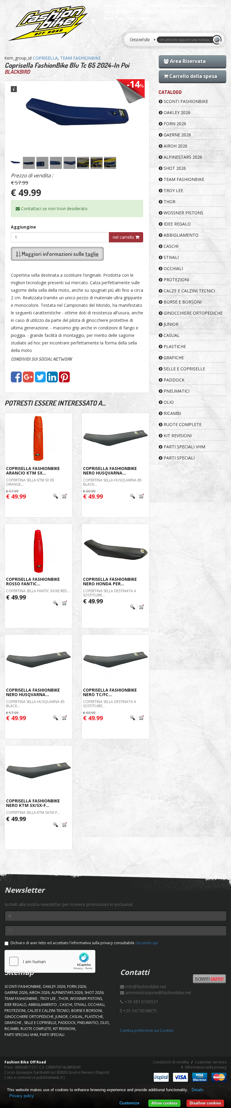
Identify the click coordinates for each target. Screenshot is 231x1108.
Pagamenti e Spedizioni (194, 5)
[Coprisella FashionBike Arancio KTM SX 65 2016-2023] (38, 438)
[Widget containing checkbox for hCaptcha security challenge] (50, 961)
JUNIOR (170, 324)
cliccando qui (146, 942)
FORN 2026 (174, 123)
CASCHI (170, 246)
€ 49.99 (16, 597)
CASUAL (171, 335)
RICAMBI (171, 413)
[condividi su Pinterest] (64, 380)
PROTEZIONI (175, 279)
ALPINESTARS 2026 (182, 157)
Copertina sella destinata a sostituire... (109, 592)
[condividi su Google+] (28, 380)
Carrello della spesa (192, 76)
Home (109, 5)
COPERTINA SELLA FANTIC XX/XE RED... (38, 590)
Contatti (156, 5)
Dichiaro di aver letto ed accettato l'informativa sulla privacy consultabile (84, 942)
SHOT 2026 (174, 168)
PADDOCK (173, 380)
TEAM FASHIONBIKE (80, 58)
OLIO (168, 402)
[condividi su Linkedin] (52, 380)
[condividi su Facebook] (16, 380)
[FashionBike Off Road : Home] (48, 23)
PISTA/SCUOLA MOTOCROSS (167, 11)
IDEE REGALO (176, 224)
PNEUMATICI (175, 391)
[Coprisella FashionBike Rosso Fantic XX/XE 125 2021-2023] (38, 549)
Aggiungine (23, 227)
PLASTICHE (174, 346)
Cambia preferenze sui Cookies (147, 1030)
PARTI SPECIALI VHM (183, 447)
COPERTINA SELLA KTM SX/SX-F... (33, 812)
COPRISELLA (45, 58)
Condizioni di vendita (171, 1062)
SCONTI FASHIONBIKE (185, 101)
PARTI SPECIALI (178, 458)
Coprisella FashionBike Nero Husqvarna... (110, 470)
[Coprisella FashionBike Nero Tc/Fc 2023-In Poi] (115, 660)
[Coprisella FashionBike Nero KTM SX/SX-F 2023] (38, 771)
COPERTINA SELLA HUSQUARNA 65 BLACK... (35, 703)
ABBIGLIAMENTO (180, 235)
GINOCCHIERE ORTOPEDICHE (192, 313)
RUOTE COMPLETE (182, 424)
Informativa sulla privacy (205, 1067)
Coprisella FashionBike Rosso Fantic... (33, 581)
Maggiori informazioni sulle (59, 254)
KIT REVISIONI (177, 435)
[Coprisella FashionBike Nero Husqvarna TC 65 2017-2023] (38, 660)
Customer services (210, 1062)
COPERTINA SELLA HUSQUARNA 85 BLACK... (112, 482)
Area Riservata (187, 61)
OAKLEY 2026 (176, 112)
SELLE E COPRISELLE (183, 369)
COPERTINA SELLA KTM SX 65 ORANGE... (30, 482)
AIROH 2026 (174, 146)
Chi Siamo (131, 5)
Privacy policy (21, 1096)
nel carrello (124, 237)
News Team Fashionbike (127, 18)
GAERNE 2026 (176, 135)
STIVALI (170, 257)
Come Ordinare (118, 11)
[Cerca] (218, 40)
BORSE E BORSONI (182, 302)
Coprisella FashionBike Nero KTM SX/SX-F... (33, 803)
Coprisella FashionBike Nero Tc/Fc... (110, 692)
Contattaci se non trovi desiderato (54, 208)
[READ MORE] (60, 496)
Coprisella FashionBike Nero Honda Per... (110, 581)
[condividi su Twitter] (40, 380)
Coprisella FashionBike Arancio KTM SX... (33, 470)
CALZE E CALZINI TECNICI (188, 291)
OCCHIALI (172, 268)
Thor (168, 201)
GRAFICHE (173, 357)
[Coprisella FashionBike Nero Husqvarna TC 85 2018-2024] (115, 438)
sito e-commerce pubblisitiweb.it (35, 1077)
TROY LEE (172, 190)
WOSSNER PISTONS (182, 213)
